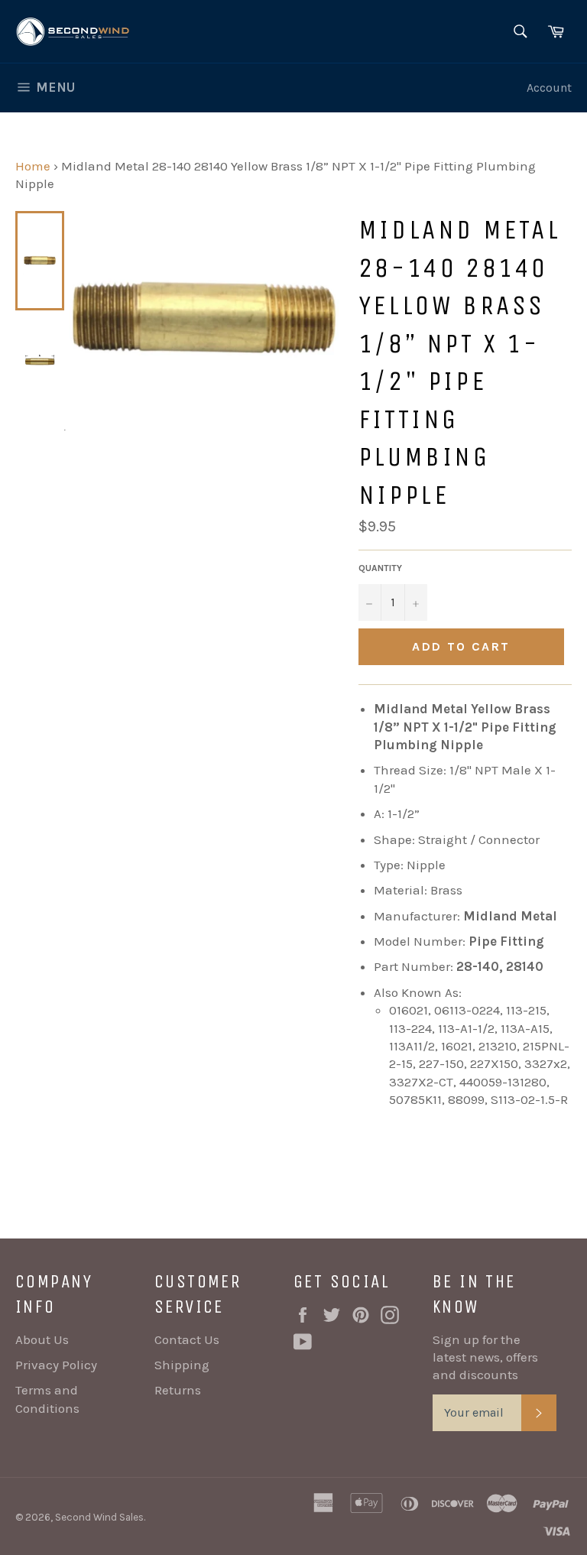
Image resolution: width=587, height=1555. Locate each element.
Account (549, 87)
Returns (177, 1390)
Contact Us (186, 1339)
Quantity (380, 568)
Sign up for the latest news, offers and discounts (485, 1357)
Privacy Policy (56, 1364)
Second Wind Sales (99, 1517)
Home (32, 166)
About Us (42, 1339)
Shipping (181, 1364)
